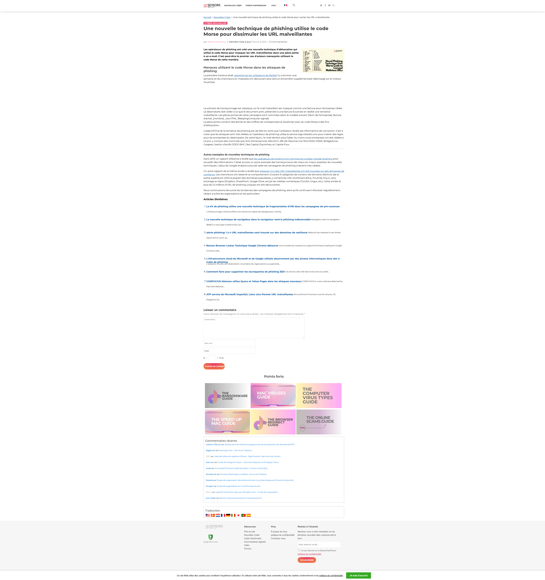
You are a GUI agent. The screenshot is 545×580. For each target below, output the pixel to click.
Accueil (207, 17)
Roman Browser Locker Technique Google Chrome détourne (242, 245)
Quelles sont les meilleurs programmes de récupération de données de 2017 (259, 444)
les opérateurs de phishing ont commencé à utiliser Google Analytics (293, 158)
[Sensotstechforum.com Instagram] (333, 5)
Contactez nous (278, 538)
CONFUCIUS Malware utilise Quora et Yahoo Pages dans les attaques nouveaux (254, 281)
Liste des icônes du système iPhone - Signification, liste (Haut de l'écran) (247, 456)
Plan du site (249, 531)
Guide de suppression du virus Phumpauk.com (238, 486)
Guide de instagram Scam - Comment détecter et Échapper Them (248, 462)
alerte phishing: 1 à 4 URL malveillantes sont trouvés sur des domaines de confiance (256, 232)
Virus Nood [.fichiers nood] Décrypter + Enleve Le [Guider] (240, 468)
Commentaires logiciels (255, 541)
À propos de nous (279, 531)
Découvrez (250, 526)
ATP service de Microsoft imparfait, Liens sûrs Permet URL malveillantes (249, 294)
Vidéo (246, 545)
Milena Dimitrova (217, 41)
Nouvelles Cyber (233, 5)
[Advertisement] (272, 97)
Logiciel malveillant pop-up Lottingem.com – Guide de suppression (246, 492)
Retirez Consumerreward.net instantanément (240, 498)
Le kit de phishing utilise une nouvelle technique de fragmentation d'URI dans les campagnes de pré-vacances (273, 206)
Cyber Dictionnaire (252, 538)
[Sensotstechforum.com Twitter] (321, 5)
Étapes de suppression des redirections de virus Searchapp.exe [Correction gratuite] (255, 480)
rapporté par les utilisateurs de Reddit (255, 75)
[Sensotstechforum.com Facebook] (325, 5)
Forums (247, 548)
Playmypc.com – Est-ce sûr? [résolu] (235, 450)
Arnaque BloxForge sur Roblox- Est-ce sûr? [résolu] (243, 474)
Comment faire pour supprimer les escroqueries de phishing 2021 (245, 271)
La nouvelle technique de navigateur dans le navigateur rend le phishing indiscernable (258, 219)
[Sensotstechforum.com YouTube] (329, 5)
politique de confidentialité (331, 575)
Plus (273, 526)
